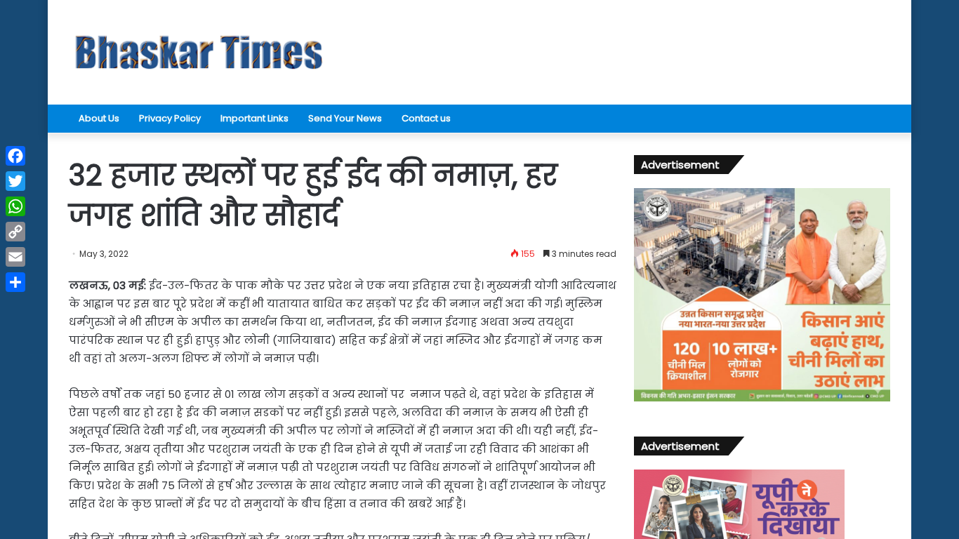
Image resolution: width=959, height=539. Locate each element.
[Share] (15, 282)
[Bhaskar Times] (199, 52)
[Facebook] (15, 155)
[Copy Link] (15, 231)
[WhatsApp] (15, 206)
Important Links (254, 118)
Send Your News (345, 118)
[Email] (15, 257)
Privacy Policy (170, 118)
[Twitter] (15, 181)
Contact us (426, 118)
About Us (99, 118)
